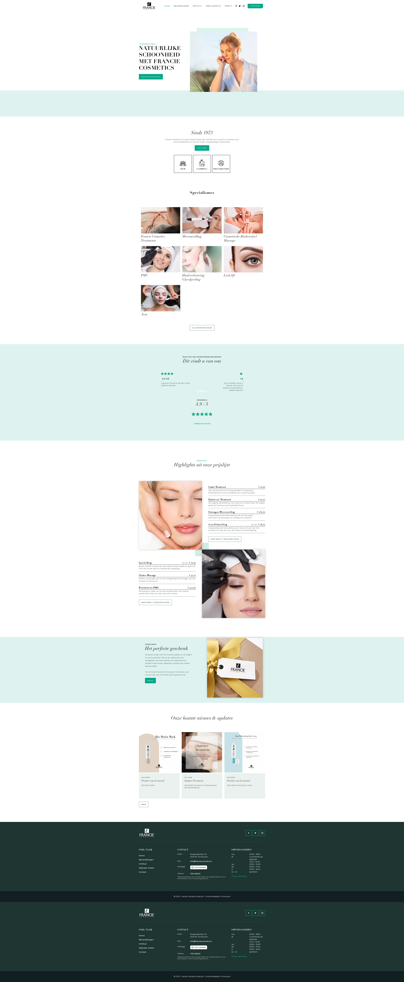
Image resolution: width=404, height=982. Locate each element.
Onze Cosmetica (213, 6)
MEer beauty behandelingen (225, 539)
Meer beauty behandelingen (155, 602)
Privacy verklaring (239, 876)
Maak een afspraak (151, 77)
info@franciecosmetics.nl (201, 861)
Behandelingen (146, 860)
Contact (142, 872)
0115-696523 (195, 874)
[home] (150, 6)
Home (167, 6)
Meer (143, 804)
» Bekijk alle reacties (202, 424)
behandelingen (181, 6)
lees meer (202, 148)
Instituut (197, 6)
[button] (228, 6)
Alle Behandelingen (202, 328)
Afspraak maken (146, 868)
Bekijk (150, 680)
